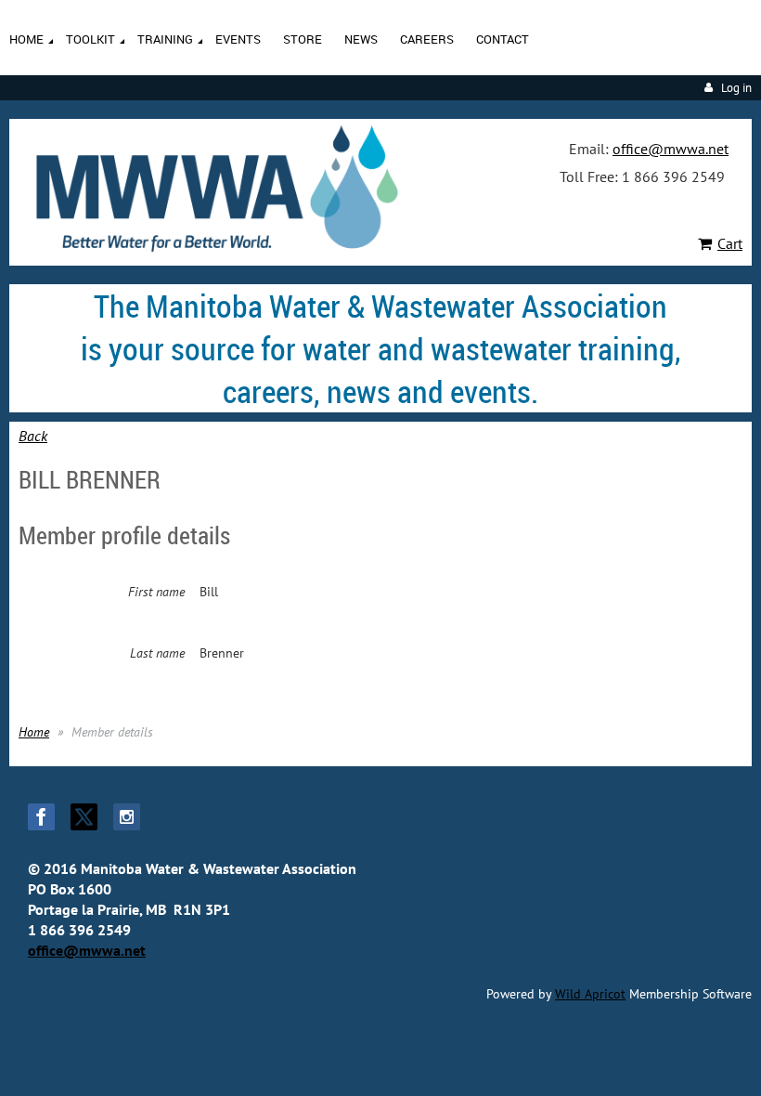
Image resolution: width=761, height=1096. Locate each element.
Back (33, 435)
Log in (736, 88)
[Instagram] (126, 816)
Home (34, 732)
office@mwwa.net (671, 148)
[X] (84, 816)
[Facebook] (41, 816)
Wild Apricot (590, 993)
